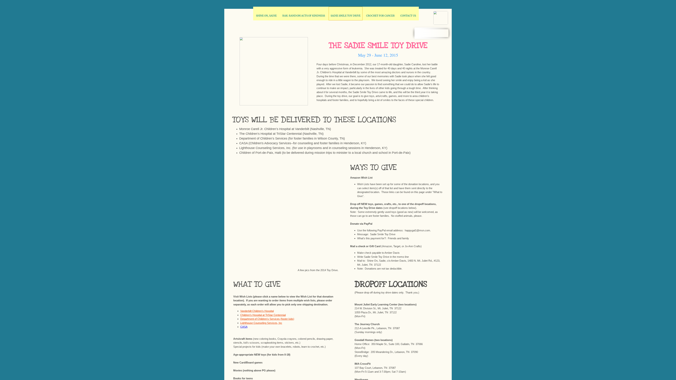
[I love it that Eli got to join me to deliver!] (248, 215)
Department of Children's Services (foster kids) (267, 318)
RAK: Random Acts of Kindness (303, 15)
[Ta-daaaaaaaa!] (248, 179)
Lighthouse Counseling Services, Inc (261, 322)
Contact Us (408, 15)
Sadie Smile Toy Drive (346, 15)
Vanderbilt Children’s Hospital (257, 310)
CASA (244, 326)
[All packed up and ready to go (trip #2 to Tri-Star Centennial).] (284, 179)
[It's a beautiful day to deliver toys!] (320, 179)
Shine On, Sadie (266, 15)
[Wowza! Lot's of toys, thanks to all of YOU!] (320, 215)
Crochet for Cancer (380, 15)
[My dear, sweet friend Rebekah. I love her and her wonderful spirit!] (248, 251)
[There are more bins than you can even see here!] (284, 251)
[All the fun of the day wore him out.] (320, 251)
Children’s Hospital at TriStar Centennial (263, 315)
